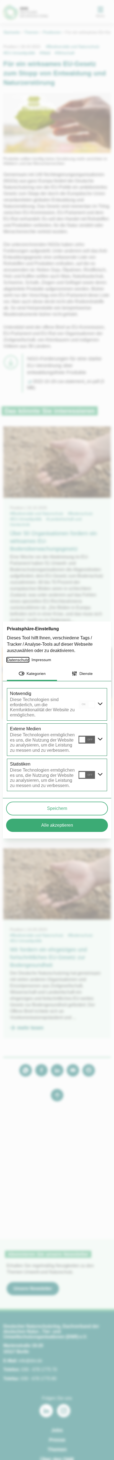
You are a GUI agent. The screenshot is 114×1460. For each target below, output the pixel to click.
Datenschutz (18, 659)
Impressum (42, 659)
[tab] (32, 674)
